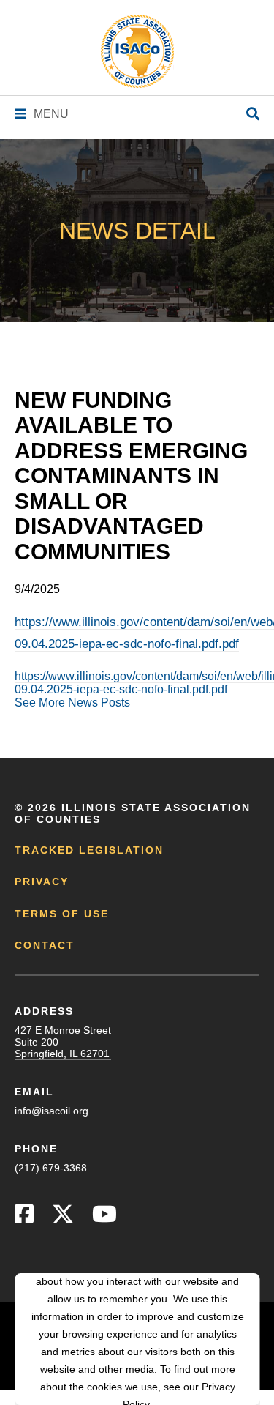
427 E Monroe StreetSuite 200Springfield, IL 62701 (63, 1041)
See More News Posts (72, 702)
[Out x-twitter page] (63, 1218)
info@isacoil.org (51, 1111)
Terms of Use (62, 914)
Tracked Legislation (89, 850)
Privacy (42, 881)
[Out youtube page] (104, 1218)
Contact (45, 945)
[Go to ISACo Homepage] (137, 51)
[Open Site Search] (252, 114)
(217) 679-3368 (51, 1168)
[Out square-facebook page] (24, 1218)
